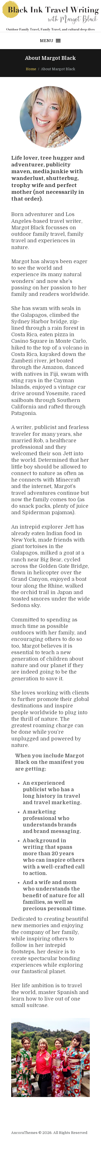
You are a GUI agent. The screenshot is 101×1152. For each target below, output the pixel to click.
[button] (46, 40)
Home (31, 69)
